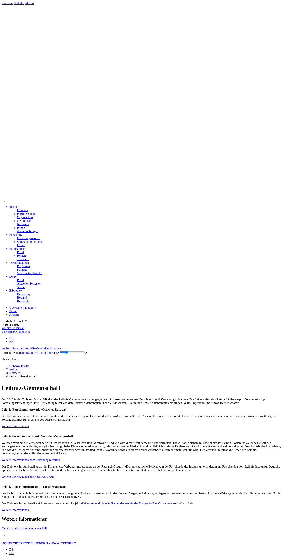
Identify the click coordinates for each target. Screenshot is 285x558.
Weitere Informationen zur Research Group (28, 476)
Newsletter (62, 543)
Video (52, 543)
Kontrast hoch (28, 352)
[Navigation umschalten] (3, 201)
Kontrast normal (47, 352)
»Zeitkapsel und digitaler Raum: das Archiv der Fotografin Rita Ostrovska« (126, 503)
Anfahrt (14, 314)
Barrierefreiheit (41, 348)
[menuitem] (22, 210)
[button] (13, 206)
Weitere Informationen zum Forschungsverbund (31, 460)
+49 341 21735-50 (13, 328)
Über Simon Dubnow (22, 307)
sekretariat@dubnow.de (16, 331)
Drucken (55, 348)
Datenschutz (40, 543)
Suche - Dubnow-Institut (17, 348)
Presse (13, 311)
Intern (72, 543)
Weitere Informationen (15, 426)
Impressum (8, 543)
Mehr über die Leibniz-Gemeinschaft (24, 528)
